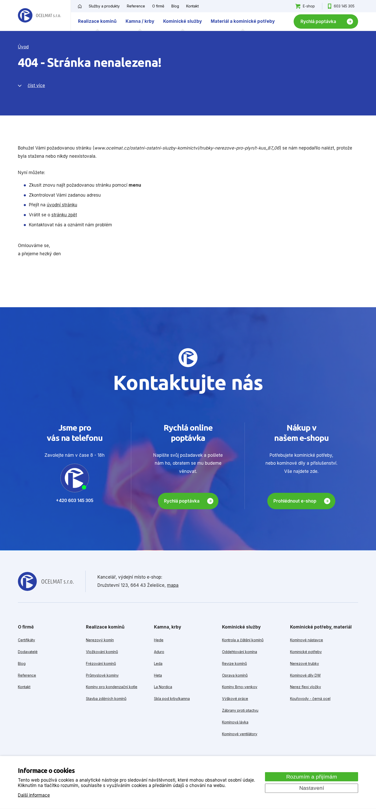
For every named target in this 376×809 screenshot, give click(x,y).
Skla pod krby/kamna (172, 698)
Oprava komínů (235, 675)
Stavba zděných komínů (106, 698)
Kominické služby (182, 21)
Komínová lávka (235, 722)
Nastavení (311, 788)
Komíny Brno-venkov (239, 687)
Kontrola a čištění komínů (242, 640)
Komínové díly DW (305, 675)
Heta (158, 675)
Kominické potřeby (306, 652)
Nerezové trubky (304, 663)
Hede (158, 640)
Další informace (34, 795)
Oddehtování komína (239, 652)
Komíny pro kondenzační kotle (111, 687)
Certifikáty (26, 640)
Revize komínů (234, 663)
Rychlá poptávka (318, 21)
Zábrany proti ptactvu (240, 710)
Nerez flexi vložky (305, 687)
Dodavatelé (28, 652)
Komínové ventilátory (239, 734)
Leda (158, 663)
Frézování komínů (101, 663)
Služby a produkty (104, 6)
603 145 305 (344, 6)
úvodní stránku (62, 204)
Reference (136, 6)
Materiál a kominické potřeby (243, 21)
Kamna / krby (140, 21)
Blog (175, 6)
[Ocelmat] (39, 15)
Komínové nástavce (306, 640)
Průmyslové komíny (102, 675)
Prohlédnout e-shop (294, 501)
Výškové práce (235, 698)
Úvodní (80, 6)
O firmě (158, 6)
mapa (173, 585)
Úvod (23, 46)
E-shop (309, 6)
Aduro (159, 652)
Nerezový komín (100, 640)
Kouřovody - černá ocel (310, 698)
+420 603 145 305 (74, 500)
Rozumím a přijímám (311, 776)
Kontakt (192, 6)
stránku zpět (64, 214)
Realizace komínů (97, 21)
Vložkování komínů (102, 652)
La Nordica (163, 687)
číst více (36, 85)
